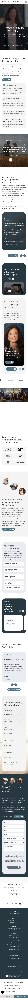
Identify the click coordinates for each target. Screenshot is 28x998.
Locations (14, 890)
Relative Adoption (7, 529)
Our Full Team (10, 369)
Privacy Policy (10, 861)
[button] (2, 992)
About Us (5, 79)
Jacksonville (7, 749)
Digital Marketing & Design (15, 976)
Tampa (5, 708)
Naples (5, 727)
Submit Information (12, 867)
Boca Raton (6, 760)
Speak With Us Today (12, 787)
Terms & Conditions (15, 971)
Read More (6, 676)
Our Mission (16, 160)
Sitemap (22, 971)
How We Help (12, 255)
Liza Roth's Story (16, 290)
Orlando (6, 718)
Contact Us (17, 816)
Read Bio (8, 362)
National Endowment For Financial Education (11, 624)
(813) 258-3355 (12, 991)
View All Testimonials (13, 689)
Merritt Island (7, 737)
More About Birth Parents (10, 244)
